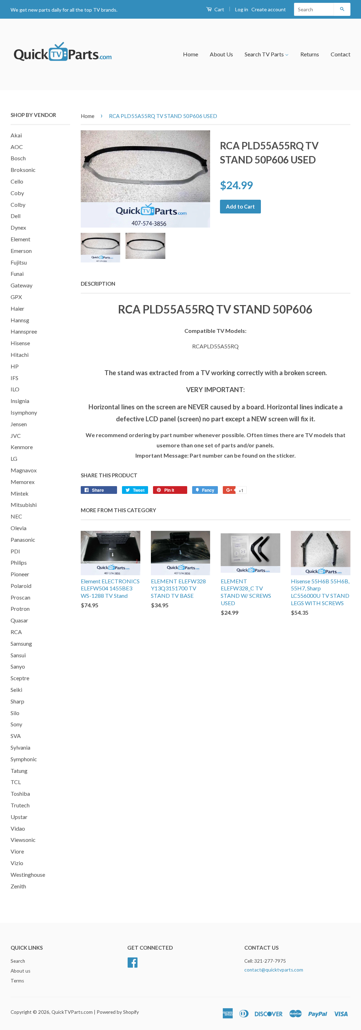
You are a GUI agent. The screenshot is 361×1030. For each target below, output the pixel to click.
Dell (15, 215)
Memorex (23, 481)
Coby (17, 193)
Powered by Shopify (118, 1012)
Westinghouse (28, 874)
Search (18, 961)
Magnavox (24, 470)
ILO (15, 389)
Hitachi (20, 354)
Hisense (20, 343)
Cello (17, 181)
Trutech (20, 805)
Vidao (18, 828)
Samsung (21, 643)
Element (20, 239)
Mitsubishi (24, 504)
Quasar (19, 620)
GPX (16, 296)
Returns (309, 54)
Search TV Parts (265, 54)
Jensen (19, 424)
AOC (17, 146)
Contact (340, 54)
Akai (16, 135)
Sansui (18, 655)
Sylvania (20, 747)
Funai (17, 273)
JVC (16, 435)
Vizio (17, 863)
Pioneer (20, 574)
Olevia (18, 528)
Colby (18, 204)
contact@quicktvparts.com (273, 970)
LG (14, 458)
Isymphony (24, 412)
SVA (16, 735)
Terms (17, 981)
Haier (17, 308)
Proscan (20, 597)
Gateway (21, 285)
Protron (20, 608)
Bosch (18, 158)
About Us (221, 54)
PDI (15, 551)
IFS (14, 377)
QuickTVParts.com (72, 1012)
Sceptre (20, 678)
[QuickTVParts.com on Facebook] (132, 961)
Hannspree (24, 331)
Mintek (20, 493)
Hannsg (20, 320)
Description (98, 283)
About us (20, 971)
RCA (16, 631)
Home (190, 54)
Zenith (18, 886)
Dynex (18, 227)
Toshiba (20, 793)
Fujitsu (19, 262)
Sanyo (18, 666)
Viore (17, 851)
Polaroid (21, 585)
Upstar (19, 816)
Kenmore (22, 446)
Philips (19, 562)
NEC (16, 516)
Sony (16, 724)
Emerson (21, 250)
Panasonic (23, 539)
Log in (241, 9)
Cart (218, 9)
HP (15, 366)
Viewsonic (23, 839)
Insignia (20, 400)
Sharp (17, 701)
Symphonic (24, 759)
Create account (268, 9)
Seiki (16, 689)
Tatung (19, 770)
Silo (15, 712)
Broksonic (23, 169)
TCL (16, 781)
